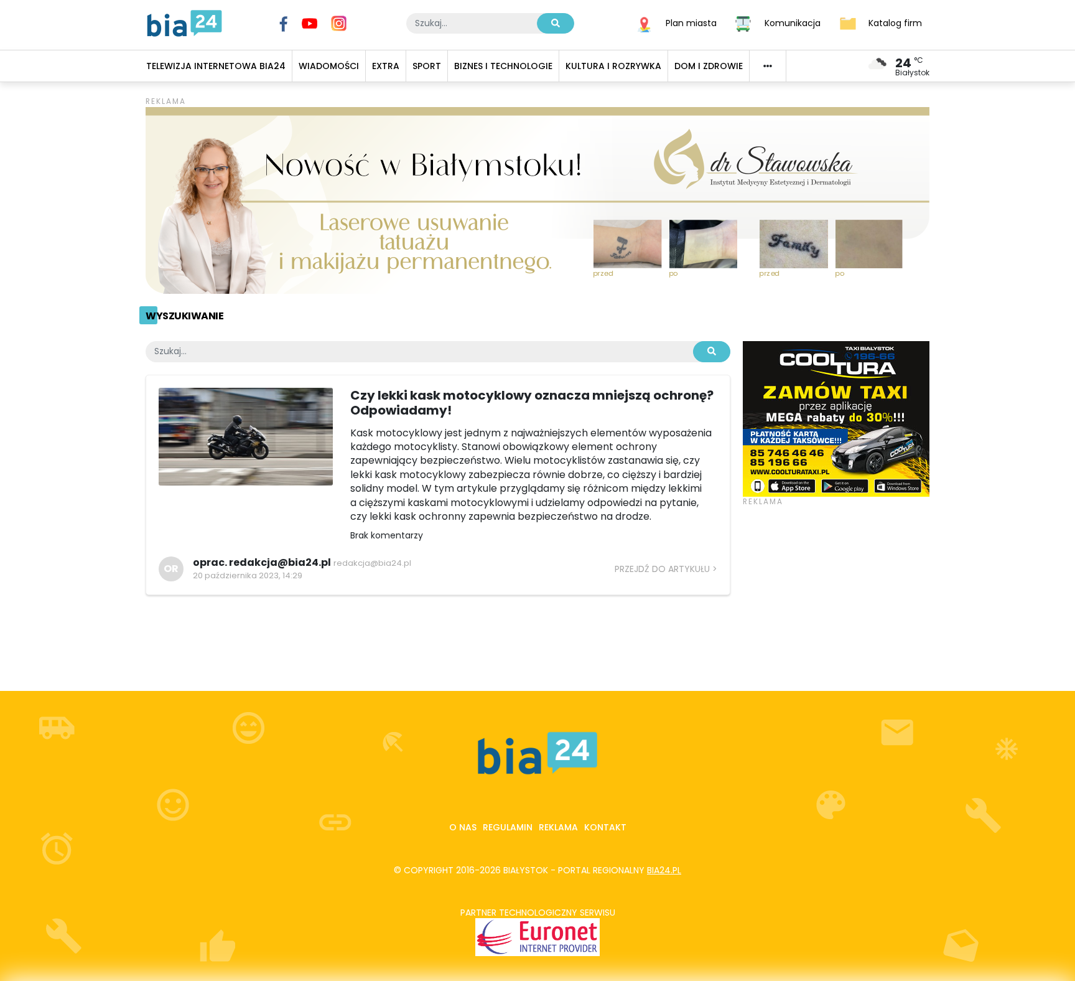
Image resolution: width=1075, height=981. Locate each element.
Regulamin (508, 827)
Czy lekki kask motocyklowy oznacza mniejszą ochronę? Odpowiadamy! (532, 403)
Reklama (558, 827)
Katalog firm (895, 22)
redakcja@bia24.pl (372, 563)
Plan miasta (691, 22)
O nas (463, 827)
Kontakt (605, 827)
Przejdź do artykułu (662, 569)
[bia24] (184, 22)
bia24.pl (664, 870)
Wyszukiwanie (184, 316)
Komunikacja (793, 22)
